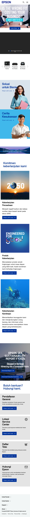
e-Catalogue (24, 513)
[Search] (23, 2)
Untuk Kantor (5, 501)
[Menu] (27, 2)
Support (4, 505)
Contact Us (4, 513)
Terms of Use (10, 513)
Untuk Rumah (5, 497)
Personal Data (17, 513)
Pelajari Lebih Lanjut (7, 90)
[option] (15, 29)
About (3, 509)
